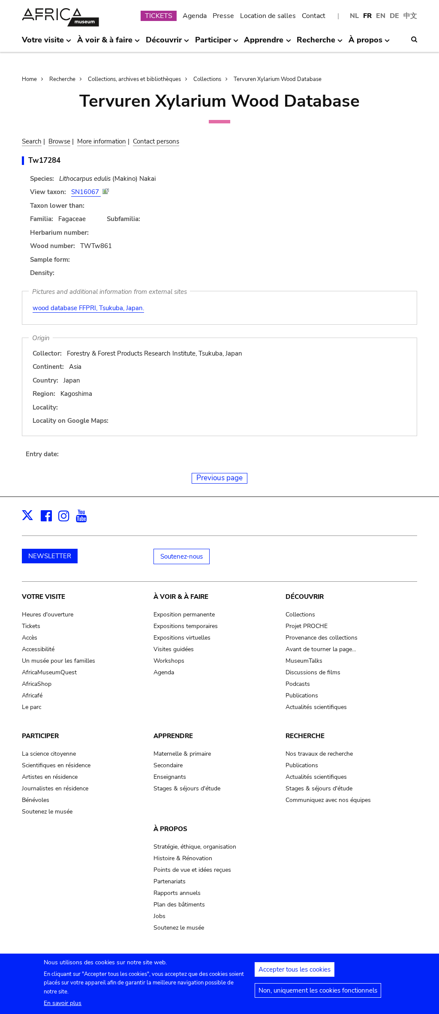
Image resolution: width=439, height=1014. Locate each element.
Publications (302, 695)
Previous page (219, 478)
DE (394, 16)
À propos (170, 829)
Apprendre (173, 736)
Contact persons (156, 141)
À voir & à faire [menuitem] (104, 43)
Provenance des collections (322, 638)
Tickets (31, 626)
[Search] (414, 39)
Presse (223, 16)
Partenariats (169, 881)
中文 (410, 16)
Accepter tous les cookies (295, 969)
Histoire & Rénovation (182, 858)
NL (354, 16)
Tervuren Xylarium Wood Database (278, 79)
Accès (29, 638)
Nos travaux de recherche (319, 754)
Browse (59, 141)
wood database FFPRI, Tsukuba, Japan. (88, 308)
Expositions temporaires (185, 626)
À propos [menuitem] (365, 43)
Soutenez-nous (181, 556)
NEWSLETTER (49, 556)
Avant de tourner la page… (321, 649)
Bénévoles (35, 800)
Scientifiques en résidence (56, 765)
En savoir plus (62, 1003)
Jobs (159, 916)
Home (29, 79)
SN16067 (86, 192)
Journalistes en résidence (55, 788)
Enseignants (169, 777)
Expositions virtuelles (181, 638)
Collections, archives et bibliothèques (134, 79)
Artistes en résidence (50, 777)
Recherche (62, 79)
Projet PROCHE (307, 626)
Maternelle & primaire (182, 754)
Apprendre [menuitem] (263, 43)
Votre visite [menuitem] (43, 43)
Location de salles (268, 16)
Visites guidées (173, 649)
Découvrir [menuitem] (164, 43)
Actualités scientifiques (316, 707)
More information (101, 141)
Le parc (31, 707)
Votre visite (43, 596)
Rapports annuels (177, 893)
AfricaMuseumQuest (49, 672)
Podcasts (298, 684)
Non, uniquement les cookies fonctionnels (318, 990)
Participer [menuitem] (213, 43)
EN (380, 16)
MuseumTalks (304, 661)
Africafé (32, 695)
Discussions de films (313, 672)
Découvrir (305, 596)
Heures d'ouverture (47, 614)
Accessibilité (38, 649)
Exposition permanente (184, 614)
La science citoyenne (49, 754)
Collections (207, 79)
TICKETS (158, 16)
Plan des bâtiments (179, 904)
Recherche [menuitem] (316, 43)
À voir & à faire (180, 596)
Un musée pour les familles (58, 661)
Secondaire (168, 765)
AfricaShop (36, 684)
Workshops (168, 661)
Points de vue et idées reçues (192, 870)
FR (367, 16)
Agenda (195, 16)
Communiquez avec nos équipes (328, 800)
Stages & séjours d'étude (186, 788)
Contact (313, 16)
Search (32, 141)
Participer (40, 736)
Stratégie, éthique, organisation (194, 847)
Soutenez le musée (47, 812)
